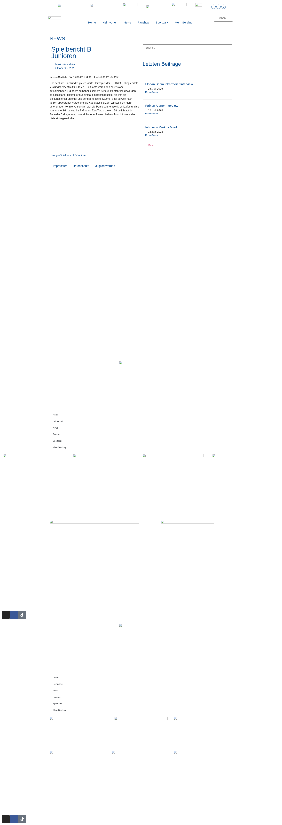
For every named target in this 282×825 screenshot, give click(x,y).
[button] (223, 13)
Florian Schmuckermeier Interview (169, 84)
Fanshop (143, 22)
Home (92, 22)
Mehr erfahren (151, 92)
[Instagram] (213, 7)
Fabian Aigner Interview (161, 105)
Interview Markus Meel (161, 127)
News (127, 22)
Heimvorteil (109, 22)
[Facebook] (218, 7)
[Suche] (146, 54)
